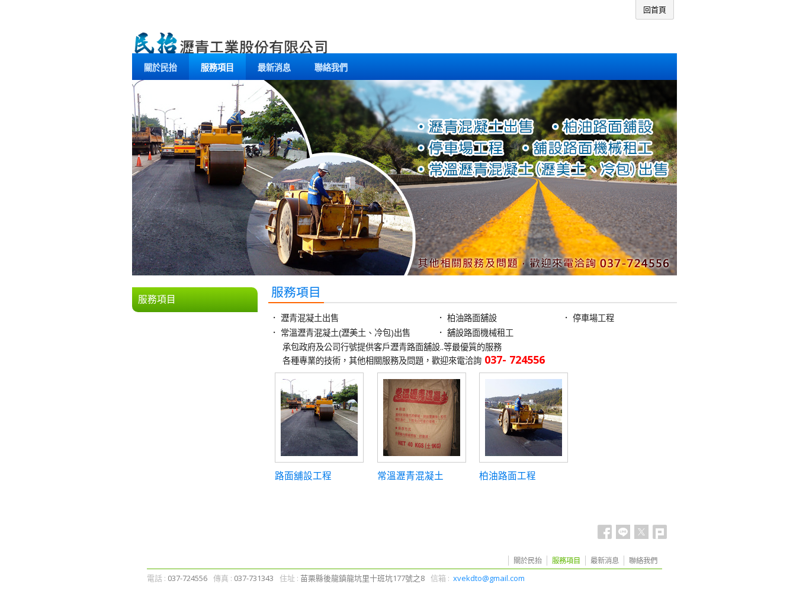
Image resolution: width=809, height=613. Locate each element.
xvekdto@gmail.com (489, 578)
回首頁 (654, 9)
